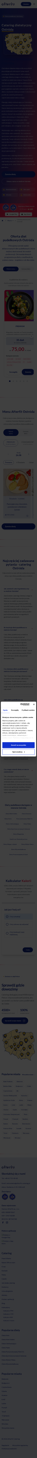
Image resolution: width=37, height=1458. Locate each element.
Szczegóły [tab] (15, 710)
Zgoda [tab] (5, 710)
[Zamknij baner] (34, 704)
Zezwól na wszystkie (18, 745)
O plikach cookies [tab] (28, 710)
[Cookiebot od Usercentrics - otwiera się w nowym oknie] (21, 704)
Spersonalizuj (17, 752)
